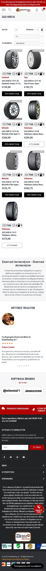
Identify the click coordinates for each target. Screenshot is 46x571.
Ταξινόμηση (7, 43)
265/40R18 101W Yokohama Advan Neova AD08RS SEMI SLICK (34, 183)
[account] (36, 10)
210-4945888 (11, 421)
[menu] (4, 10)
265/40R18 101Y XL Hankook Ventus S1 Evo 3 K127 (11, 82)
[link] (12, 59)
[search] (9, 10)
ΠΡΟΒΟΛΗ (29, 30)
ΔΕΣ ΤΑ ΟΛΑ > (23, 383)
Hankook (5, 77)
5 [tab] (26, 365)
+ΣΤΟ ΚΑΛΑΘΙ (34, 144)
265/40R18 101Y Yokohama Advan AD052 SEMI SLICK (10, 233)
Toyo (26, 77)
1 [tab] (17, 365)
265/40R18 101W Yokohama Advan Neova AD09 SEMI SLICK (34, 132)
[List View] (37, 30)
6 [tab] (28, 365)
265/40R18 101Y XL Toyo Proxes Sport (32, 82)
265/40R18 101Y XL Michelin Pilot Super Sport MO (10, 183)
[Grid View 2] (42, 30)
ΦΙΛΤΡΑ (4, 30)
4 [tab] (24, 365)
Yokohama (28, 128)
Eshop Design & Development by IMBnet (15, 559)
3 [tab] (21, 365)
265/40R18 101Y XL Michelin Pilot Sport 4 (11, 132)
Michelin (5, 128)
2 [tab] (19, 365)
